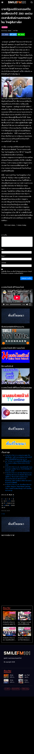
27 (9, 505)
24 (4, 505)
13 (9, 501)
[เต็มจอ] (30, 304)
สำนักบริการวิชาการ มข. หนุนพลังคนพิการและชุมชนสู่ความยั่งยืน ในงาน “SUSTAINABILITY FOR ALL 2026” (18, 469)
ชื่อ (2, 249)
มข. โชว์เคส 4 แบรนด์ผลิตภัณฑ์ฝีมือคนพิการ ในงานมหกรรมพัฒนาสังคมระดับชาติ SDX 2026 (18, 463)
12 (8, 501)
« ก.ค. (3, 513)
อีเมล (3, 256)
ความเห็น (4, 235)
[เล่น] (4, 304)
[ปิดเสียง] (27, 304)
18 (6, 503)
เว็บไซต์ (3, 263)
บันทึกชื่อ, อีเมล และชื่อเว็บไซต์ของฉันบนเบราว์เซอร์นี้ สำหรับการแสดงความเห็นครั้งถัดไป (16, 272)
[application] (17, 297)
